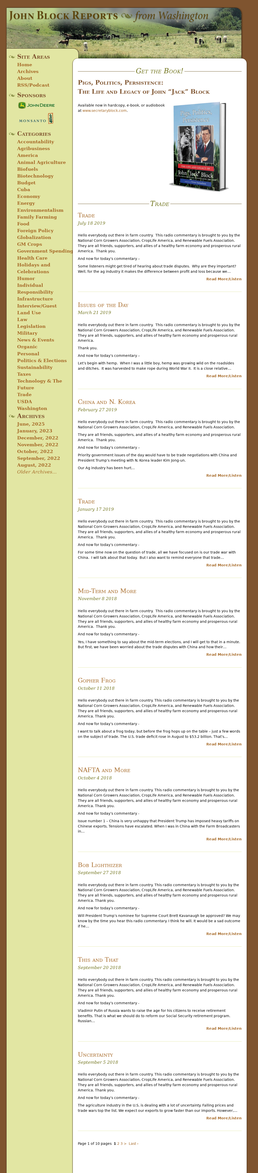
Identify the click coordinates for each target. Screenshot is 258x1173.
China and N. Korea (106, 401)
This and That (98, 959)
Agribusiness (33, 148)
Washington (32, 408)
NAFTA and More (104, 770)
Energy (26, 203)
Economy (28, 196)
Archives (28, 71)
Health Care (32, 258)
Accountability (35, 141)
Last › (134, 1144)
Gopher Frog (97, 680)
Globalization (34, 237)
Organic (27, 346)
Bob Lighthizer (100, 865)
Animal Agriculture (41, 162)
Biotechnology (35, 176)
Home (24, 64)
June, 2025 (31, 424)
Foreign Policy (35, 230)
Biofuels (27, 169)
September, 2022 (38, 458)
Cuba (23, 189)
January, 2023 (34, 430)
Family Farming (37, 217)
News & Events (35, 339)
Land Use (29, 312)
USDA (24, 401)
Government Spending (45, 251)
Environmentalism (40, 210)
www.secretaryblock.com (104, 111)
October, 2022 (35, 451)
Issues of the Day (103, 304)
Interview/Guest (37, 305)
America (27, 155)
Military (27, 333)
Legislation (31, 326)
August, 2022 (34, 465)
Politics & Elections (42, 360)
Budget (26, 182)
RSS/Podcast (33, 85)
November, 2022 (37, 444)
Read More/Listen (224, 279)
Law (22, 319)
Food (23, 223)
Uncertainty (95, 1054)
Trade (24, 394)
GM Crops (29, 244)
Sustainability (34, 367)
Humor (26, 278)
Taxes (24, 374)
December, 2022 (37, 437)
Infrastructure (35, 298)
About (24, 78)
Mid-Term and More (107, 591)
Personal (28, 353)
